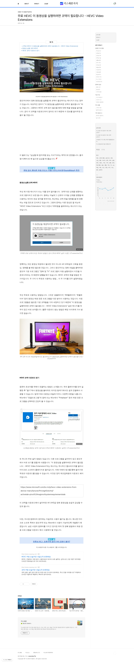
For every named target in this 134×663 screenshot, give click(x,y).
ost (113, 165)
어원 (100, 167)
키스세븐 (24, 621)
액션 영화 (98, 165)
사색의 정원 (98, 92)
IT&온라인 (98, 69)
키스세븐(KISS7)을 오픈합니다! (103, 144)
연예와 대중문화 (99, 102)
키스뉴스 (28, 652)
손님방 (46, 4)
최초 (104, 162)
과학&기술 (98, 58)
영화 (100, 160)
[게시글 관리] (27, 584)
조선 (103, 167)
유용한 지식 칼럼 (99, 48)
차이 (107, 162)
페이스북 (98, 203)
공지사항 (98, 34)
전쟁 (106, 167)
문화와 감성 (98, 84)
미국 (109, 167)
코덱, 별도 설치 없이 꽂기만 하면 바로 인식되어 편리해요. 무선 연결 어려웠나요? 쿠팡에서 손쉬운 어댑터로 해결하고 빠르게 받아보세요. (51, 573)
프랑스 (100, 162)
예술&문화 (98, 67)
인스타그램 (102, 203)
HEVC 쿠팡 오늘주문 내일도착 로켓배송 (36, 557)
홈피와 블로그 (99, 110)
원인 (97, 170)
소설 (97, 160)
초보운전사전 (99, 81)
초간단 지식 (98, 77)
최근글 (98, 149)
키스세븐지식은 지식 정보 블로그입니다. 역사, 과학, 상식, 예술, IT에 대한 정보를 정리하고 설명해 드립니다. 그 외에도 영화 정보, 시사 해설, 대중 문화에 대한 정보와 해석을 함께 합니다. (49, 628)
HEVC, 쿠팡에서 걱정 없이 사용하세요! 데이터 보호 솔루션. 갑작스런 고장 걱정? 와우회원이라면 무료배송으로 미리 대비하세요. (51, 560)
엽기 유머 (98, 118)
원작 (107, 160)
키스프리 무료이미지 (48, 652)
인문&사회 (98, 55)
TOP (114, 653)
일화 (110, 162)
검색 (110, 3)
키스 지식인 (98, 79)
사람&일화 (98, 72)
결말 (106, 165)
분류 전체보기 (98, 45)
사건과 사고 (98, 99)
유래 (97, 162)
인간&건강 (98, 65)
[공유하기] (25, 584)
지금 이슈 (97, 95)
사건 (112, 167)
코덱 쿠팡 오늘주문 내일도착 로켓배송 (36, 570)
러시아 (103, 160)
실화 (113, 160)
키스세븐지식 (70, 3)
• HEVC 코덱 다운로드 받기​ (30, 50)
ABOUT (26, 4)
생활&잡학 (98, 60)
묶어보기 (36, 4)
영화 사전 (98, 87)
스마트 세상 (98, 107)
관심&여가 (98, 74)
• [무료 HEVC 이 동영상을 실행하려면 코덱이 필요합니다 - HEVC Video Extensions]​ (50, 46)
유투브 (106, 203)
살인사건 (108, 158)
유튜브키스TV (36, 652)
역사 (109, 165)
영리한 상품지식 (99, 115)
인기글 (103, 149)
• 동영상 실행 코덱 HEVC (29, 48)
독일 (97, 167)
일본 (103, 165)
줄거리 (100, 170)
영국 (112, 158)
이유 (97, 158)
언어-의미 (98, 62)
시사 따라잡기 (99, 97)
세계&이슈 (98, 53)
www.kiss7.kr (32, 656)
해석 (110, 160)
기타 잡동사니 (98, 113)
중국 (113, 162)
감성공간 (98, 89)
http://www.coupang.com (29, 554)
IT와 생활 (97, 105)
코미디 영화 (102, 158)
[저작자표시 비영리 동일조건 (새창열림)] (39, 584)
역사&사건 (98, 51)
